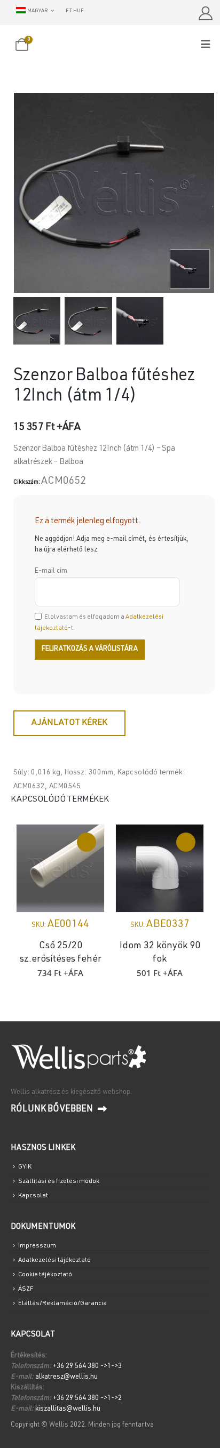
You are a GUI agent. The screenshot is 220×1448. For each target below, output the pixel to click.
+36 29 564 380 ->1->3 (87, 1366)
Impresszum (37, 1246)
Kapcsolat (33, 1196)
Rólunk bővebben (53, 1109)
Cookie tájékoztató (45, 1274)
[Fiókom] (205, 13)
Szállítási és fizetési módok (58, 1181)
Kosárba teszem (86, 842)
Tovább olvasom (185, 842)
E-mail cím (51, 571)
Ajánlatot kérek (69, 723)
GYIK (25, 1167)
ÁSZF (25, 1289)
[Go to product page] (60, 868)
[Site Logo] (110, 45)
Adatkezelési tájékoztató (54, 1260)
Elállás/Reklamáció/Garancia (62, 1303)
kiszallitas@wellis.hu (67, 1409)
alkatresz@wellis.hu (66, 1377)
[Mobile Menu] (209, 45)
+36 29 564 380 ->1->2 (87, 1398)
